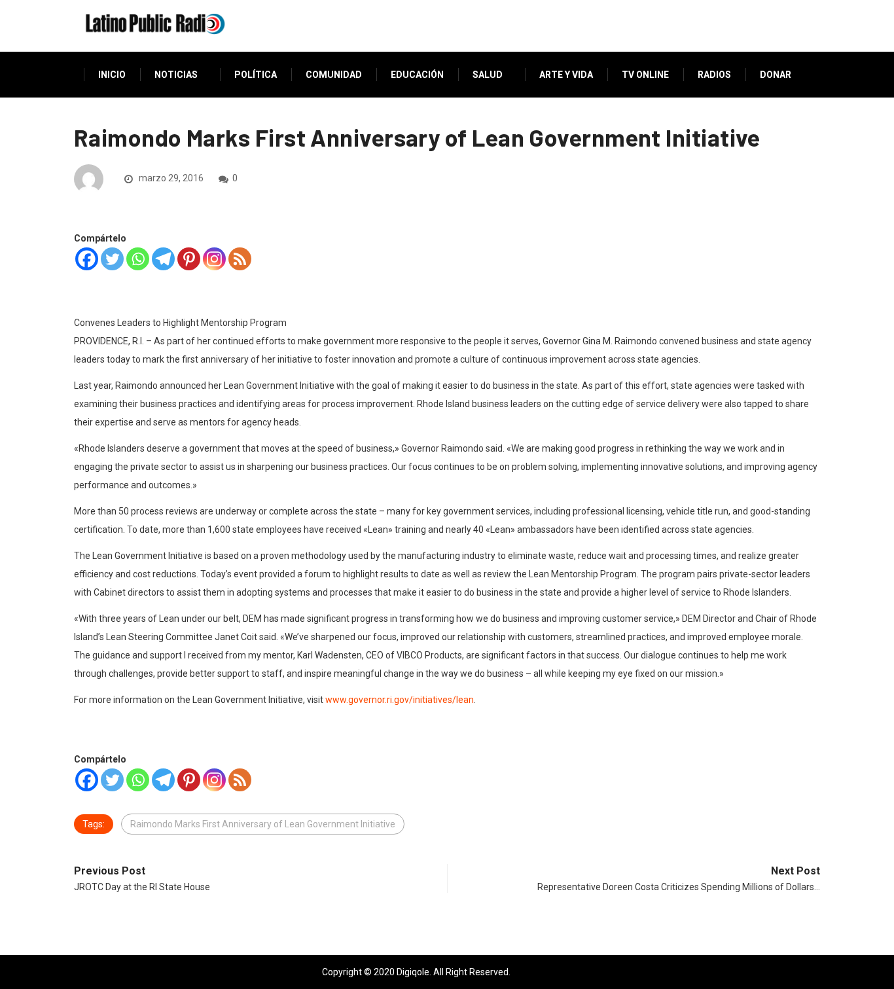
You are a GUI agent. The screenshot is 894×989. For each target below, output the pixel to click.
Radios (714, 74)
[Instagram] (214, 258)
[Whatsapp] (137, 258)
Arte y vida (566, 74)
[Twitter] (112, 258)
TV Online (645, 74)
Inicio (112, 74)
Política (255, 74)
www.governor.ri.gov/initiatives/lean (399, 699)
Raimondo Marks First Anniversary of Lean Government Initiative (262, 824)
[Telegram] (163, 258)
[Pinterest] (188, 258)
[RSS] (239, 258)
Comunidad (334, 74)
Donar (775, 74)
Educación (417, 74)
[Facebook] (86, 258)
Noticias (176, 74)
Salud (488, 74)
